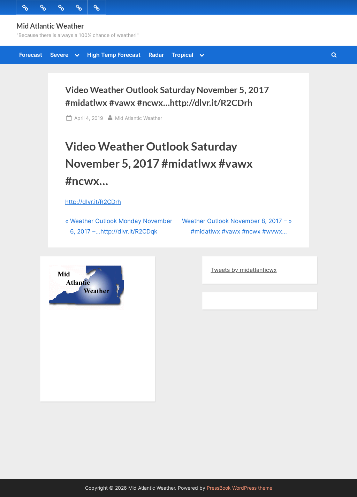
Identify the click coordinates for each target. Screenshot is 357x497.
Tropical (182, 54)
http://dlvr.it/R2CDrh (93, 201)
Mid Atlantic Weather (50, 26)
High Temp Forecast (113, 54)
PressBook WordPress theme (239, 488)
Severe (59, 54)
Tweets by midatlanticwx (244, 269)
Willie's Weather (77, 389)
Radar (156, 54)
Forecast (30, 54)
